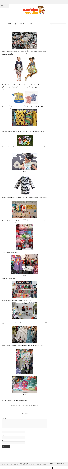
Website (3, 440)
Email (3, 435)
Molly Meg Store (36, 405)
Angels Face (12, 252)
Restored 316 (62, 463)
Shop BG (22, 467)
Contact (17, 467)
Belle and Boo (4, 345)
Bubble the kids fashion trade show (36, 51)
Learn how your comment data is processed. (25, 451)
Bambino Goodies (34, 10)
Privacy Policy (46, 467)
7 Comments (8, 26)
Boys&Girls (18, 220)
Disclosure (33, 467)
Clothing (19, 405)
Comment (4, 418)
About (13, 467)
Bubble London (28, 405)
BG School (27, 467)
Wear (21, 405)
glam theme (57, 463)
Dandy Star (15, 300)
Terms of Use (39, 467)
